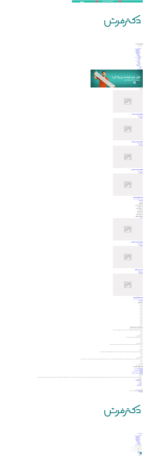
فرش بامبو (138, 54)
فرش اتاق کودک (138, 52)
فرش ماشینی (139, 435)
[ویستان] (71, 324)
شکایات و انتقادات (139, 385)
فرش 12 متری (138, 64)
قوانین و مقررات (139, 384)
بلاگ (140, 382)
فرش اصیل (138, 55)
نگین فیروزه (138, 59)
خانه (140, 434)
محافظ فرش (139, 56)
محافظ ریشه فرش (137, 57)
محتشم (139, 61)
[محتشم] (71, 317)
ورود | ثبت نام (139, 45)
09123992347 (138, 380)
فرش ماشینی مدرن (137, 51)
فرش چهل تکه (138, 53)
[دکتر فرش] (71, 308)
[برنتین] (71, 305)
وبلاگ (140, 66)
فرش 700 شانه (138, 49)
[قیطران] (71, 314)
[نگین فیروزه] (71, 321)
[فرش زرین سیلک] (71, 311)
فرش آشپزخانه (138, 440)
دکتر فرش (138, 62)
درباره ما (140, 67)
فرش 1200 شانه (138, 50)
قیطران (139, 58)
